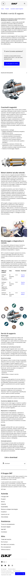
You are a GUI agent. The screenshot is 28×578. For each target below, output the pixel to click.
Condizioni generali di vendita (7, 572)
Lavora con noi (5, 514)
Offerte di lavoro (5, 549)
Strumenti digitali (5, 527)
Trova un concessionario (8, 524)
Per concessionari (6, 547)
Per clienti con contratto (7, 544)
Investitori (4, 511)
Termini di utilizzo (11, 569)
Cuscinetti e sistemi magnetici (16, 8)
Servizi (3, 501)
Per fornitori (4, 542)
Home (2, 8)
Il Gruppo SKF (5, 496)
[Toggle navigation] (3, 3)
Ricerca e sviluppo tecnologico (9, 509)
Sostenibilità (4, 506)
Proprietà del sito (16, 570)
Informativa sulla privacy (6, 570)
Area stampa (4, 517)
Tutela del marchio (6, 539)
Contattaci (4, 532)
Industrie (3, 504)
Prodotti (7, 8)
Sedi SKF (3, 529)
